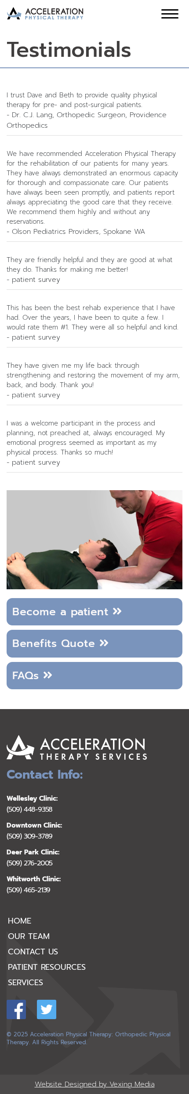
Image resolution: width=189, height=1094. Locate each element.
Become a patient (62, 611)
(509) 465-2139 (28, 890)
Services (25, 983)
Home (19, 921)
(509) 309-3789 (29, 837)
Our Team (28, 936)
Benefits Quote (55, 643)
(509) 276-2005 (29, 863)
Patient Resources (46, 967)
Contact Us (33, 952)
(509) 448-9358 (29, 810)
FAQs (27, 675)
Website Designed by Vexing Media (95, 1084)
